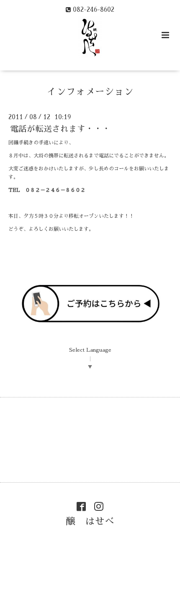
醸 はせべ (90, 521)
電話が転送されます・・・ (60, 129)
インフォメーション (90, 92)
